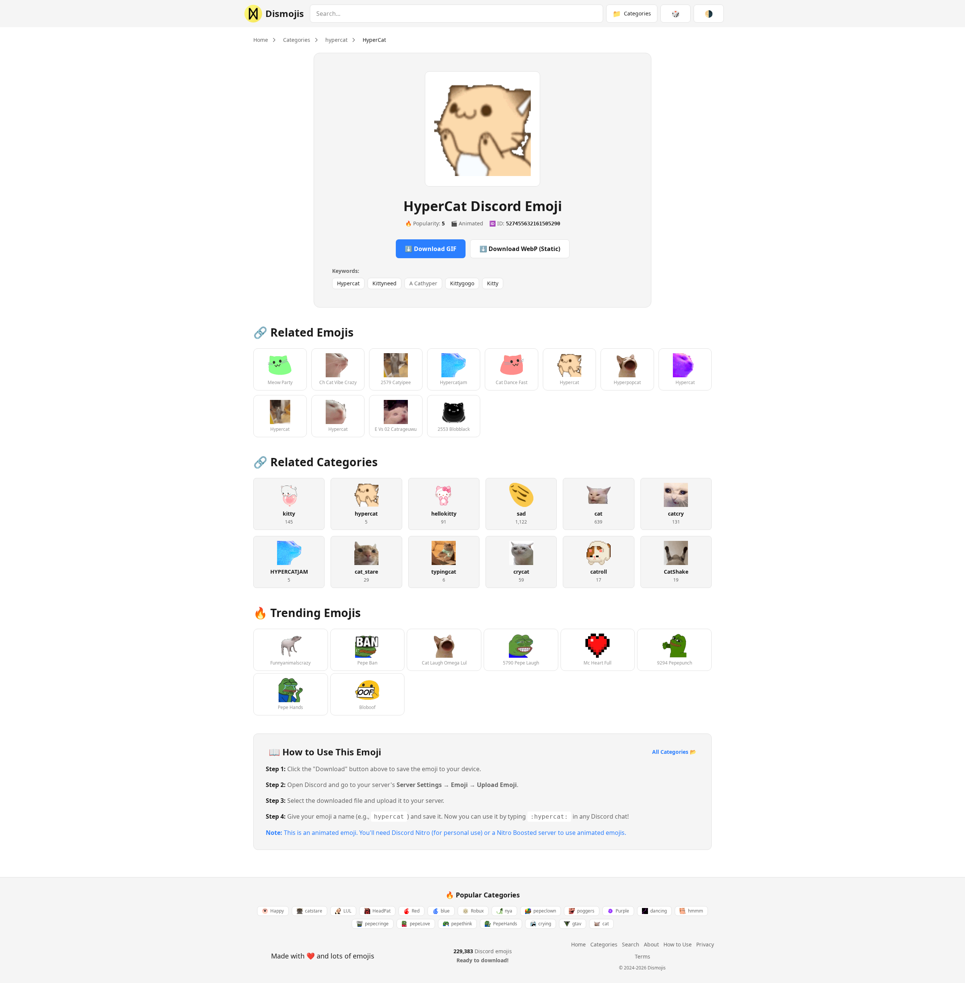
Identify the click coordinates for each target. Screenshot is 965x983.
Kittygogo (462, 283)
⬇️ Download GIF (430, 249)
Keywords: (345, 270)
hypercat (336, 39)
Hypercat (348, 283)
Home (260, 39)
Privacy (705, 944)
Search (630, 944)
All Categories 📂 (674, 751)
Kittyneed (384, 283)
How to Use (677, 944)
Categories (296, 39)
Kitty (492, 283)
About (651, 944)
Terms (642, 956)
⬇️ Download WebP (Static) (519, 249)
